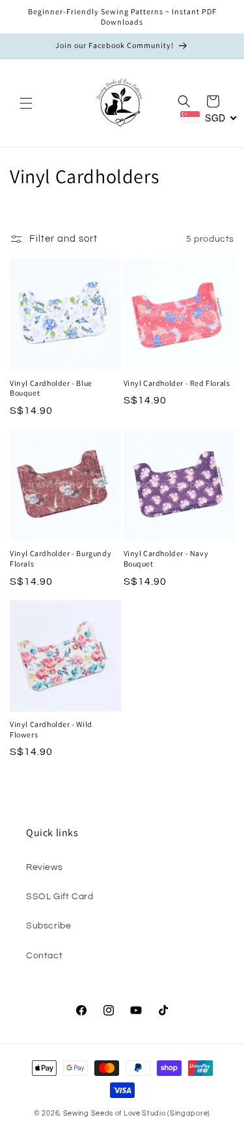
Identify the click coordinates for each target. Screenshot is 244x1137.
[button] (26, 103)
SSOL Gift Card (59, 896)
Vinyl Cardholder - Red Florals (177, 383)
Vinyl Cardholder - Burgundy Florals (60, 558)
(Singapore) (188, 1113)
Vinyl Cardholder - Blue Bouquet (51, 388)
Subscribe (48, 925)
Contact (44, 955)
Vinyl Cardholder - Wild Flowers (51, 729)
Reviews (44, 867)
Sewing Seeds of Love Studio (114, 1113)
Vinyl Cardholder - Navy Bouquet (166, 558)
